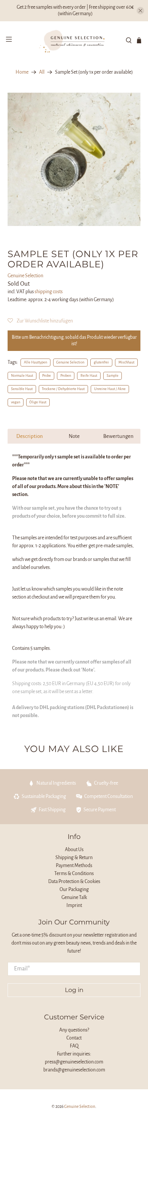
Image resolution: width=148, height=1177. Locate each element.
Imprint (74, 905)
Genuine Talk (74, 897)
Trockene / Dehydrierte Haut (63, 389)
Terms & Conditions (74, 873)
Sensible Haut (22, 389)
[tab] (30, 436)
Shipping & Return (74, 857)
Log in (74, 990)
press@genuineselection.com (74, 1062)
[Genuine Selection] (74, 40)
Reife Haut (88, 376)
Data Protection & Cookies (74, 881)
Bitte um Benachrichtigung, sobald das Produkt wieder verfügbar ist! (74, 340)
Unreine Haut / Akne (110, 389)
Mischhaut (126, 362)
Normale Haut (22, 376)
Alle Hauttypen (35, 362)
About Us (74, 849)
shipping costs (49, 291)
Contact (74, 1038)
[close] (140, 10)
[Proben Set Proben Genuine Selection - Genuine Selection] (74, 159)
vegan (15, 402)
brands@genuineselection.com (74, 1070)
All (41, 72)
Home (22, 72)
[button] (40, 320)
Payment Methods (74, 865)
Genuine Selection (25, 275)
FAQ (74, 1046)
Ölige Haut (37, 402)
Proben (65, 376)
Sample (112, 376)
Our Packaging (74, 889)
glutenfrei (101, 362)
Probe (46, 376)
